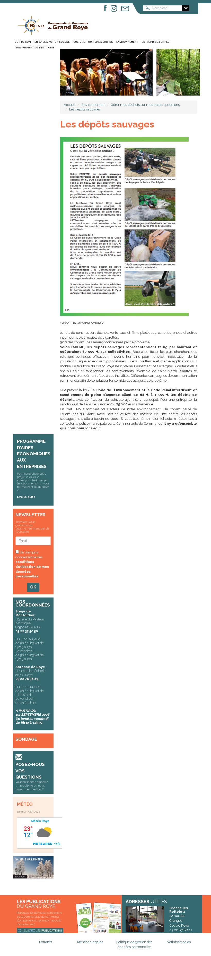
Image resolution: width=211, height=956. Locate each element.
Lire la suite (26, 497)
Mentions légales (90, 942)
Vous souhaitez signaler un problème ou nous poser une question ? (31, 785)
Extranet (45, 942)
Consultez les (40, 930)
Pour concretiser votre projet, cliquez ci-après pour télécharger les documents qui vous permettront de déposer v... (33, 482)
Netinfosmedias (179, 942)
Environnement (94, 105)
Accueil (69, 105)
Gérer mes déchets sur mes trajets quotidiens (145, 105)
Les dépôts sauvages (85, 109)
